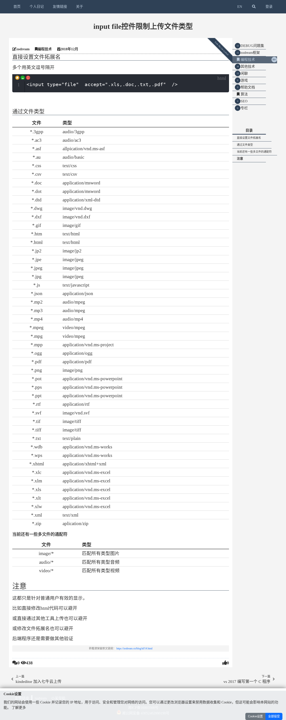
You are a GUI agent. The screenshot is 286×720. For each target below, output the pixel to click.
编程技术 (248, 59)
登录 (269, 6)
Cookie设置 (255, 716)
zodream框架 (250, 53)
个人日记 (36, 6)
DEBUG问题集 (252, 46)
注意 (240, 158)
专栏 (244, 108)
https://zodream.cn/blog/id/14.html (134, 648)
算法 (244, 94)
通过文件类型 (245, 144)
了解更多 (19, 707)
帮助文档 (248, 87)
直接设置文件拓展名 (249, 137)
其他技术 (248, 66)
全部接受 (274, 716)
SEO (244, 101)
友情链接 (60, 6)
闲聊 (244, 73)
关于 (79, 6)
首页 (17, 6)
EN (239, 6)
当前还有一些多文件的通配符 (254, 151)
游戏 (244, 80)
